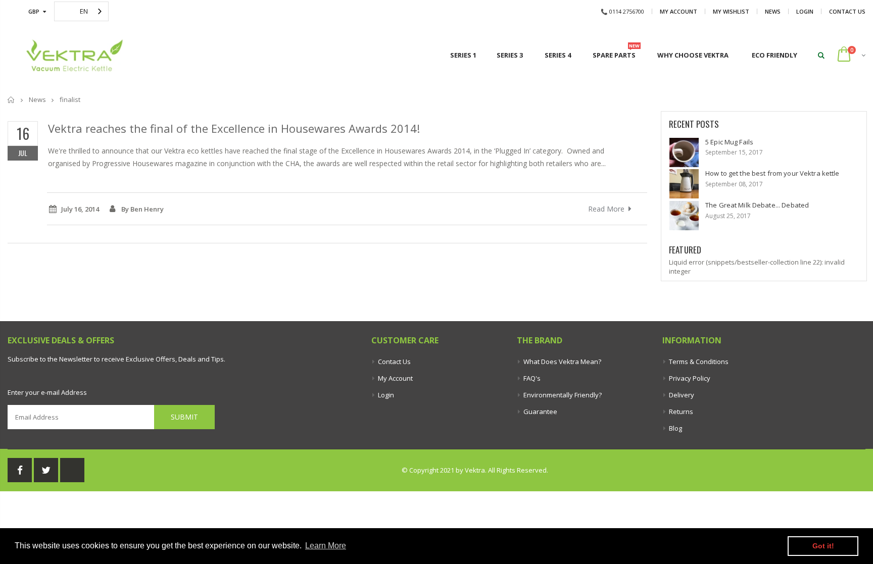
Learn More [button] (325, 545)
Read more (606, 209)
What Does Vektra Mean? (562, 361)
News (773, 11)
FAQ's (532, 378)
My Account (678, 11)
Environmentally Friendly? (562, 394)
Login (804, 11)
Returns (681, 411)
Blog (675, 428)
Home (11, 99)
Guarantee (540, 411)
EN (84, 11)
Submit (184, 417)
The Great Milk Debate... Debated (757, 205)
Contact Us (847, 11)
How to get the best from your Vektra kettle (772, 173)
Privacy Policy (689, 378)
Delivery (681, 394)
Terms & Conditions (699, 361)
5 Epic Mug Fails (729, 141)
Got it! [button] (823, 546)
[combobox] (81, 11)
